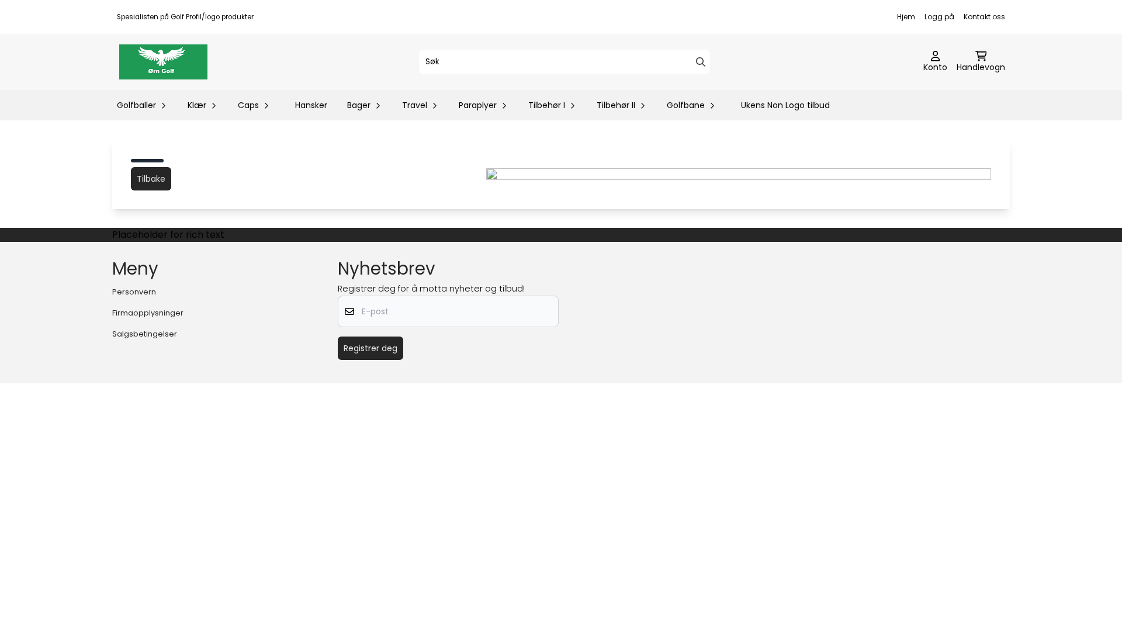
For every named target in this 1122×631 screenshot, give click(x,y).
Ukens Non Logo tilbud (785, 105)
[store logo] (163, 61)
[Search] (701, 62)
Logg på (939, 17)
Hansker (311, 105)
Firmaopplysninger (147, 313)
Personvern (134, 292)
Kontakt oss (984, 17)
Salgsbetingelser (144, 334)
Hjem (906, 17)
